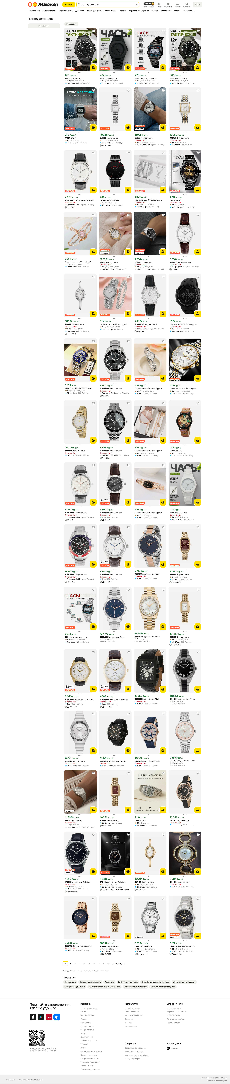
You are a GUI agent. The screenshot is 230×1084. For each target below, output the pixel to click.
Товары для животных (89, 1059)
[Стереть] (137, 4)
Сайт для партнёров (132, 1059)
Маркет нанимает (174, 1023)
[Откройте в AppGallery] (49, 1020)
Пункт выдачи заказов (175, 1019)
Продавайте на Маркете (134, 1051)
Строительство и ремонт (90, 1062)
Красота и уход (86, 1037)
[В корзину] (93, 67)
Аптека (83, 1033)
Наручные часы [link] (73, 78)
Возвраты (128, 1023)
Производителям (173, 1015)
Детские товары (87, 1066)
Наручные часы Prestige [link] (79, 200)
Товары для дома (87, 1030)
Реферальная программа (176, 1012)
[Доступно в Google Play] (41, 1020)
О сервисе (129, 1019)
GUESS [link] (137, 138)
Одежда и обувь (87, 1026)
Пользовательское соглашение (30, 1079)
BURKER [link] (103, 138)
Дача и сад (85, 1044)
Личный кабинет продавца (135, 1048)
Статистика (10, 1079)
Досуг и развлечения (89, 1008)
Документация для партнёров (136, 1055)
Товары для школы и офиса (91, 1051)
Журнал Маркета (131, 1026)
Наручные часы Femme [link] (147, 637)
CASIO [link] (70, 138)
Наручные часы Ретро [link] (146, 78)
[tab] (34, 11)
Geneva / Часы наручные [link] (109, 200)
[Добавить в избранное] (93, 31)
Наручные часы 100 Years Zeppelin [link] (148, 200)
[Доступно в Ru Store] (56, 1020)
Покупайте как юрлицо (133, 1015)
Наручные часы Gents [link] (112, 637)
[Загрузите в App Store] (33, 1020)
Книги (83, 1048)
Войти (197, 4)
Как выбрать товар (132, 1008)
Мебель (84, 1012)
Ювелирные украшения (90, 1069)
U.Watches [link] (69, 200)
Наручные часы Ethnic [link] (147, 574)
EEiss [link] (67, 78)
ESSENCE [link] (68, 451)
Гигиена (84, 1019)
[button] (71, 24)
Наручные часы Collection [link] (77, 882)
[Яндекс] (224, 1081)
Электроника (86, 1023)
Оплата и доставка (132, 1012)
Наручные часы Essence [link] (113, 761)
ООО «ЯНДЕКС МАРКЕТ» (217, 1078)
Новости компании (174, 1008)
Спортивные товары (89, 1055)
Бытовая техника (87, 1015)
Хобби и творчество (89, 1041)
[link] (70, 982)
